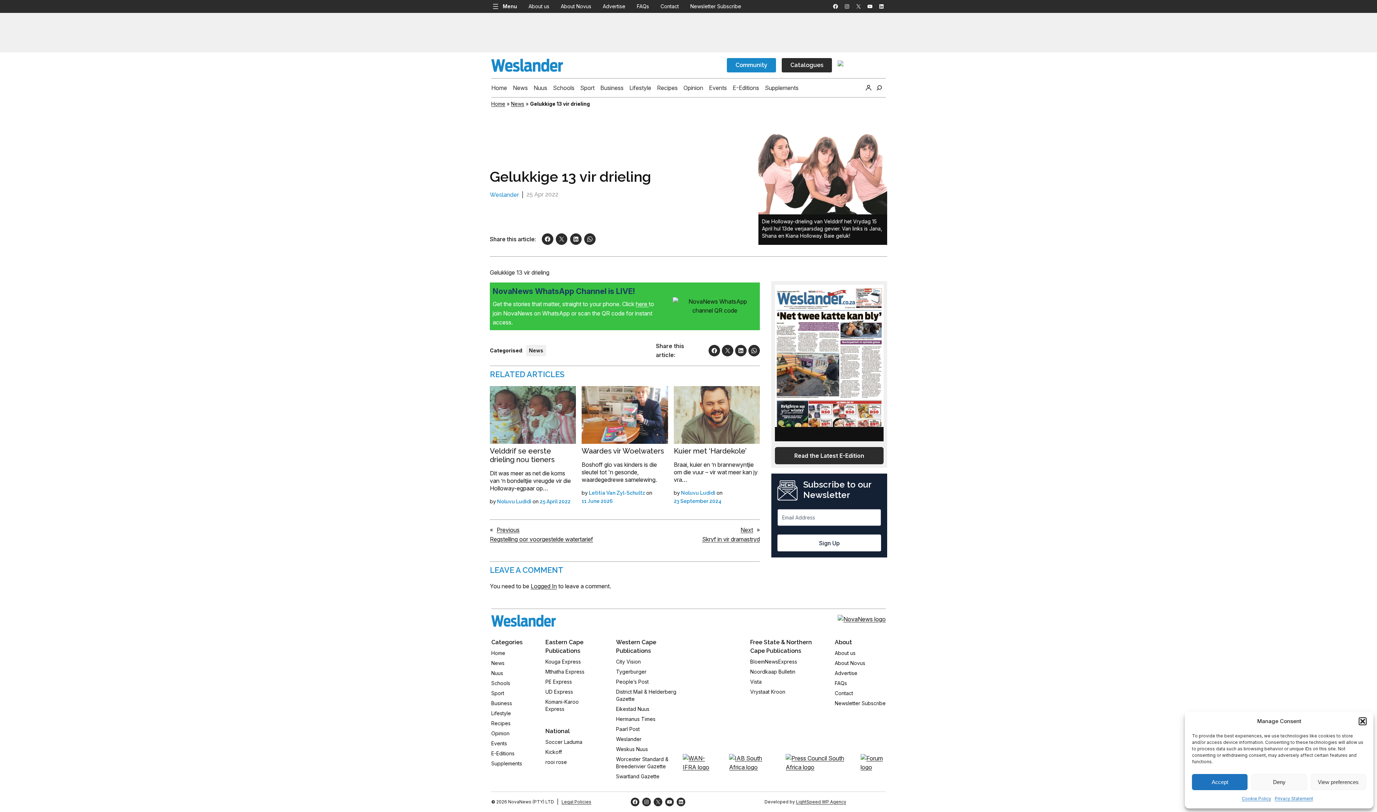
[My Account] (868, 88)
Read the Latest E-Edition (829, 455)
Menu (510, 6)
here (642, 304)
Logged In (544, 586)
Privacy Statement (1294, 798)
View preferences (1338, 782)
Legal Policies (576, 801)
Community (751, 65)
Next (746, 529)
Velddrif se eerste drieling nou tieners (522, 455)
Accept (1220, 782)
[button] (1362, 721)
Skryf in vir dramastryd (731, 539)
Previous (508, 529)
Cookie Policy (1256, 798)
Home (498, 104)
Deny (1279, 782)
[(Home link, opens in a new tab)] (523, 621)
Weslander (504, 194)
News (517, 104)
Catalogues (806, 65)
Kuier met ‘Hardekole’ (710, 451)
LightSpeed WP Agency (821, 801)
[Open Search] (879, 87)
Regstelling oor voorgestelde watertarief (541, 539)
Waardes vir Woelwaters (623, 451)
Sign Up (829, 543)
